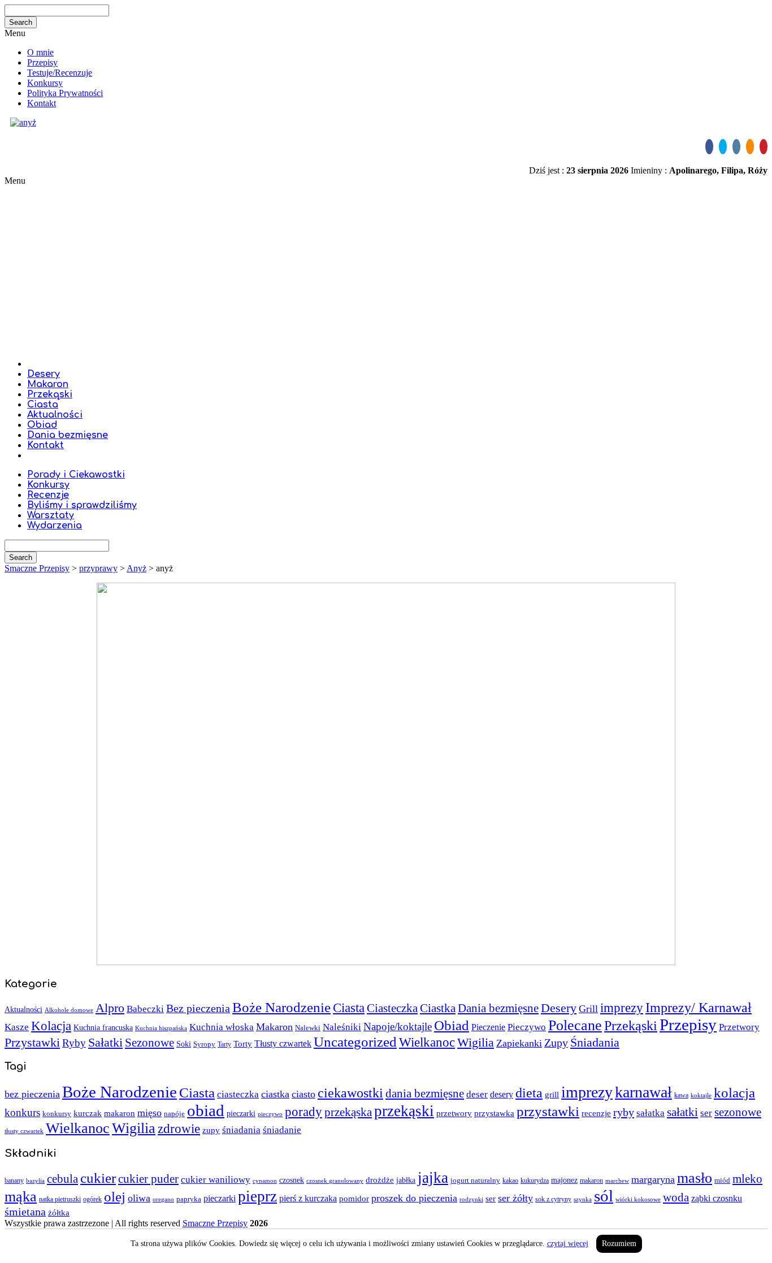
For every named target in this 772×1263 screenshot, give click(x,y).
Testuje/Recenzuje (59, 72)
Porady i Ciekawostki (76, 475)
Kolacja (51, 1026)
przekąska (348, 1112)
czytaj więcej (567, 1243)
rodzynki (471, 1199)
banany (14, 1180)
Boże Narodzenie (281, 1007)
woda (676, 1197)
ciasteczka (238, 1094)
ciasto (303, 1094)
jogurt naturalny (475, 1180)
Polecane (575, 1025)
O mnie (40, 52)
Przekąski (49, 394)
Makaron (47, 384)
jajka (433, 1177)
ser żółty (515, 1198)
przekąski (404, 1111)
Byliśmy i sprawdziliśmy (82, 505)
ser (706, 1113)
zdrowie (179, 1128)
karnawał (643, 1092)
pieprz (257, 1196)
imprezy (621, 1008)
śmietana (25, 1211)
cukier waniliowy (215, 1179)
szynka (583, 1199)
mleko (747, 1179)
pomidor (354, 1198)
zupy (211, 1130)
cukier (98, 1178)
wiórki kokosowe (638, 1199)
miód (722, 1180)
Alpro (110, 1008)
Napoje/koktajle (397, 1026)
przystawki (548, 1111)
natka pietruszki (60, 1199)
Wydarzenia (54, 525)
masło (694, 1178)
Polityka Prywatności (65, 93)
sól (603, 1196)
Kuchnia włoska (221, 1027)
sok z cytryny (553, 1199)
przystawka (494, 1113)
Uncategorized (355, 1041)
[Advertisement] (386, 271)
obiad (205, 1110)
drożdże (380, 1179)
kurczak (87, 1113)
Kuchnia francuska (103, 1027)
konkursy (56, 1114)
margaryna (653, 1179)
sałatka (650, 1113)
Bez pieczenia (198, 1008)
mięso (149, 1112)
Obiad (42, 425)
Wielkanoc (427, 1042)
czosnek (291, 1179)
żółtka (59, 1212)
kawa (681, 1095)
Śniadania (594, 1042)
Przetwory (739, 1027)
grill (552, 1094)
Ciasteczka (392, 1008)
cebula (62, 1179)
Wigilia (475, 1042)
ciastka (275, 1094)
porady (303, 1111)
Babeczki (145, 1009)
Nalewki (307, 1027)
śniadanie (282, 1130)
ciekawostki (350, 1092)
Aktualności (55, 415)
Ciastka (438, 1008)
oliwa (139, 1198)
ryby (623, 1112)
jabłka (405, 1180)
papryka (188, 1199)
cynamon (265, 1180)
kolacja (734, 1092)
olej (114, 1196)
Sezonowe (149, 1042)
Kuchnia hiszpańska (161, 1028)
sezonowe (737, 1112)
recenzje (596, 1113)
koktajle (701, 1095)
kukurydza (535, 1180)
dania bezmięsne (424, 1093)
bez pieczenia (32, 1094)
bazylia (35, 1181)
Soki (183, 1044)
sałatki (682, 1112)
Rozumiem (619, 1243)
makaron (119, 1113)
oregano (163, 1199)
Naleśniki (342, 1027)
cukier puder (148, 1179)
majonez (564, 1180)
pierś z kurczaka (308, 1198)
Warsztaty (50, 515)
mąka (21, 1196)
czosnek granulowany (334, 1180)
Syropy (204, 1044)
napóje (174, 1113)
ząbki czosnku (716, 1198)
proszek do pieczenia (414, 1198)
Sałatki (105, 1042)
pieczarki (241, 1113)
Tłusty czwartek (282, 1043)
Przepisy (42, 62)
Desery (43, 374)
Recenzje (48, 495)
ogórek (92, 1199)
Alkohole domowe (69, 1010)
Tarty (224, 1044)
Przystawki (32, 1042)
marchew (617, 1180)
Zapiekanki (519, 1043)
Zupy (556, 1043)
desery (501, 1094)
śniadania (241, 1130)
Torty (242, 1043)
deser (477, 1094)
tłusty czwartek (24, 1130)
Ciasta (42, 405)
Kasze (17, 1027)
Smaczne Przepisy (215, 1223)
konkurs (22, 1112)
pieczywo (270, 1113)
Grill (588, 1008)
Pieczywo (527, 1027)
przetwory (454, 1113)
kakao (510, 1180)
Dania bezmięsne (67, 435)
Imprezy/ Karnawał (698, 1007)
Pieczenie (488, 1027)
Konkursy (45, 83)
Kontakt (41, 103)
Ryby (74, 1043)
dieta (529, 1092)
